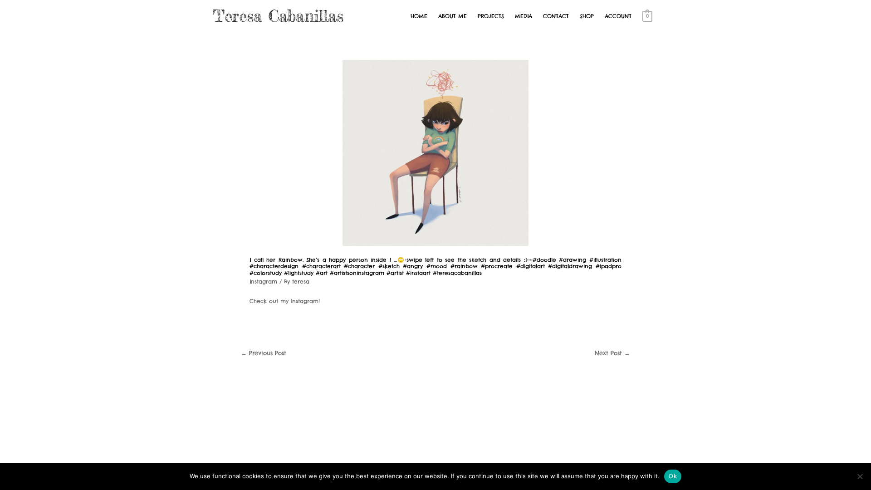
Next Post (612, 353)
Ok (673, 476)
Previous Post (263, 353)
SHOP (587, 16)
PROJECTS (491, 16)
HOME (419, 16)
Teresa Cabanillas (278, 16)
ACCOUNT (618, 16)
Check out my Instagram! (285, 301)
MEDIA (523, 16)
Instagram (263, 281)
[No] (859, 476)
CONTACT (556, 16)
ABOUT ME (452, 16)
